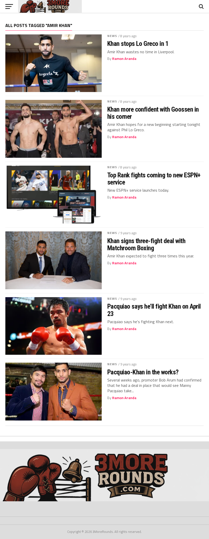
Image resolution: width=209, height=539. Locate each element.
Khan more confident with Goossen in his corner (153, 113)
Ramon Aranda (124, 58)
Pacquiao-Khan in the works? (143, 372)
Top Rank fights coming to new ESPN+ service (154, 179)
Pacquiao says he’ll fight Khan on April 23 (154, 310)
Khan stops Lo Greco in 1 (138, 43)
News (112, 35)
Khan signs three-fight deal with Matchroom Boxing (146, 244)
